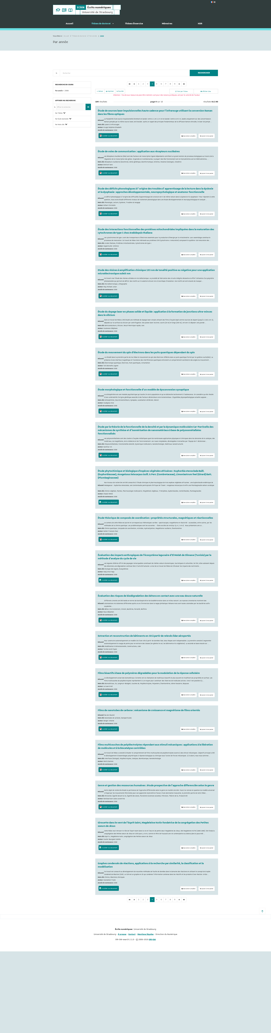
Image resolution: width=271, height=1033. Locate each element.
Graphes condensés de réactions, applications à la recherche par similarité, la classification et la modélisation (151, 865)
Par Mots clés (59, 124)
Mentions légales (145, 934)
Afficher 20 (206, 91)
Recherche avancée (60, 78)
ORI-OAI (152, 939)
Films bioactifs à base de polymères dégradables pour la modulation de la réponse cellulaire (149, 673)
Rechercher (204, 73)
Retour (100, 91)
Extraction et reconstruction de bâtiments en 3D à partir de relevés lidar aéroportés (144, 636)
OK (88, 107)
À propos (122, 934)
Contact (132, 934)
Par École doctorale (61, 119)
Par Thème (59, 113)
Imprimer (110, 91)
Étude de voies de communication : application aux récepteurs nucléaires (139, 151)
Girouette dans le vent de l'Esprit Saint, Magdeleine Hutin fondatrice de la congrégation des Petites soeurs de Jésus (153, 824)
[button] (262, 911)
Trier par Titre (181, 91)
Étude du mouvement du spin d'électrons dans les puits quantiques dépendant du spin (146, 352)
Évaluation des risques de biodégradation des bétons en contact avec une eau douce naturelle (150, 595)
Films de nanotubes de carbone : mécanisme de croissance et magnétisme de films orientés (149, 710)
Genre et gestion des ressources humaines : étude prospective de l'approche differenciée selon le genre (156, 785)
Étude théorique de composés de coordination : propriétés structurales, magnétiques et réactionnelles (155, 518)
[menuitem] (69, 24)
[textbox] (124, 73)
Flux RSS (121, 91)
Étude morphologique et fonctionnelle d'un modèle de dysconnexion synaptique (143, 389)
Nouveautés (73, 78)
